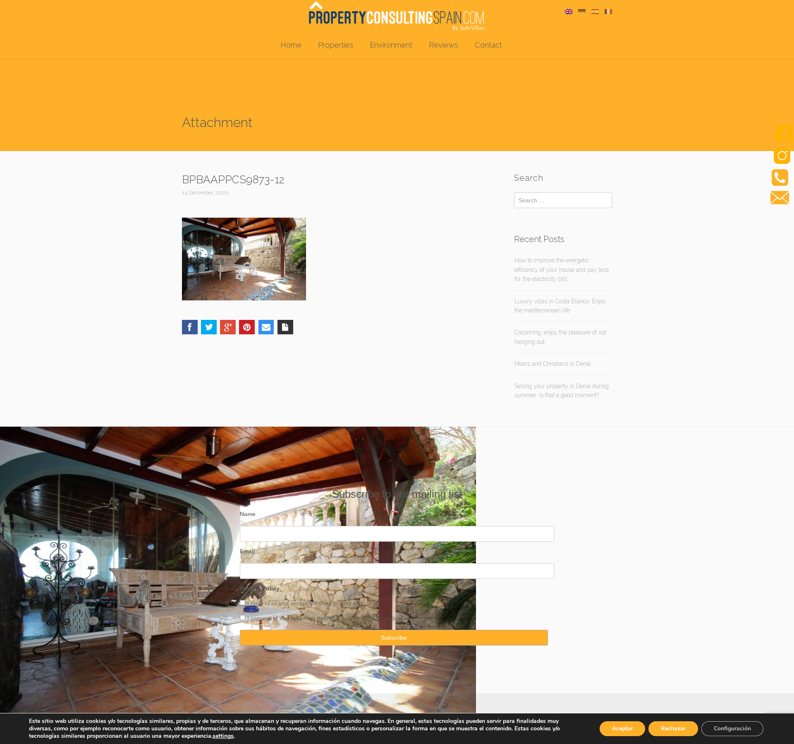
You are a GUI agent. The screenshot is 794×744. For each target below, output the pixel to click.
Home (290, 45)
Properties (335, 45)
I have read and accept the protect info (305, 603)
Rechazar (673, 728)
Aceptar (622, 728)
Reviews (443, 45)
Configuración (732, 728)
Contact (488, 45)
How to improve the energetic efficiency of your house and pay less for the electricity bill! (561, 269)
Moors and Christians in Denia (552, 363)
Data (326, 603)
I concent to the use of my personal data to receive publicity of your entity (342, 618)
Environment (391, 45)
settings (223, 736)
